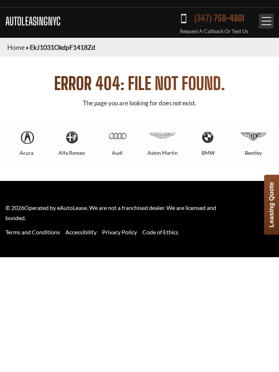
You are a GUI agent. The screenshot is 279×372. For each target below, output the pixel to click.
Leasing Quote (271, 204)
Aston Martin (162, 153)
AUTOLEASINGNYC (33, 21)
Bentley (253, 153)
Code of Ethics (160, 232)
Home (16, 47)
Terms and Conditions (32, 232)
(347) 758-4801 (219, 18)
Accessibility (81, 232)
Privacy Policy (119, 232)
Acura (26, 153)
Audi (117, 153)
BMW (208, 153)
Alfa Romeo (71, 153)
